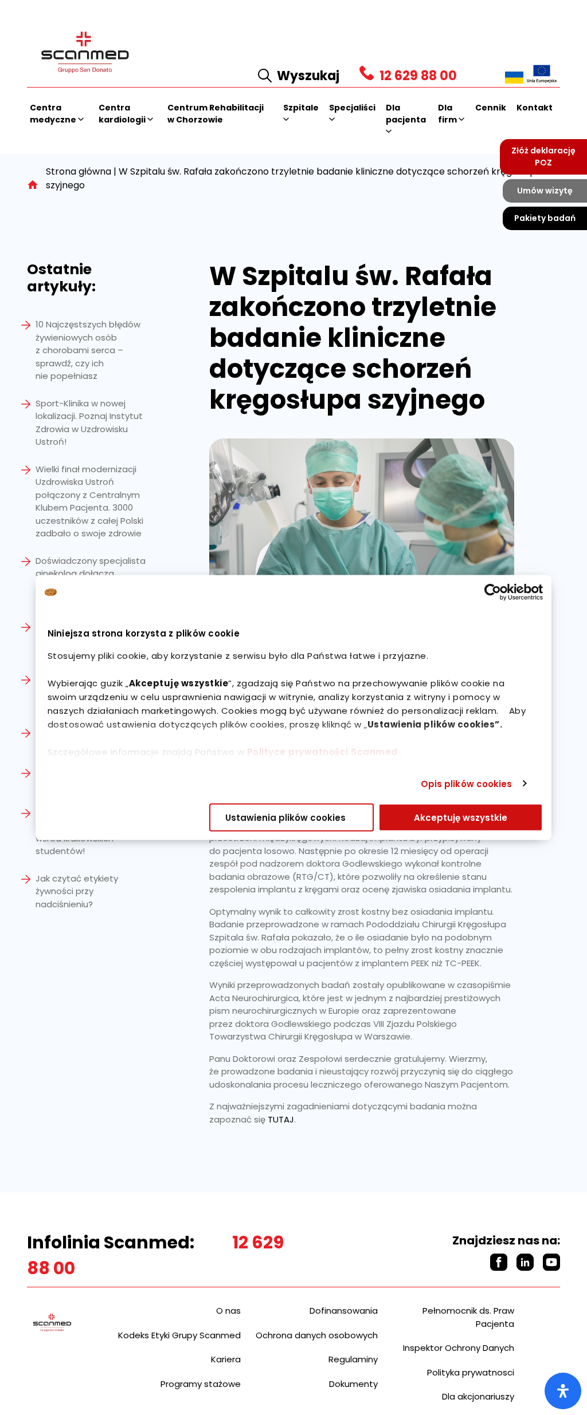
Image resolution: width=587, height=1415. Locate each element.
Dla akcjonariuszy (478, 1396)
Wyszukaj (308, 76)
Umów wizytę (545, 190)
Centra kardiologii (123, 113)
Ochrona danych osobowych (317, 1335)
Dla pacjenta (406, 113)
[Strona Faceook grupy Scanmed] (498, 1262)
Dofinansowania (344, 1311)
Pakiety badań (545, 218)
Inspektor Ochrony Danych (458, 1348)
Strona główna (78, 171)
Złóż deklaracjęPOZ (543, 156)
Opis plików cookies (466, 783)
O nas (228, 1311)
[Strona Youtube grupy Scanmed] (551, 1262)
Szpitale (301, 107)
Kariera (226, 1359)
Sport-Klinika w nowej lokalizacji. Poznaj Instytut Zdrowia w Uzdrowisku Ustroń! (89, 422)
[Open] (563, 1391)
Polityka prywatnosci (470, 1372)
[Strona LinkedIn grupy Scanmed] (525, 1262)
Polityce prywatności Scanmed (322, 752)
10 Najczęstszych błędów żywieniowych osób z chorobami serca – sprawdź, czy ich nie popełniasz (88, 350)
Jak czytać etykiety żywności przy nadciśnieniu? (77, 891)
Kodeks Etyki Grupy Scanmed (179, 1335)
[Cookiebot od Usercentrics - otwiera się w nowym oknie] (493, 592)
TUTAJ (281, 1119)
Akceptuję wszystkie (460, 818)
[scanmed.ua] (514, 77)
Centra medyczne (54, 113)
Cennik (490, 107)
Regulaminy (353, 1359)
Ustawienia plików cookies (285, 818)
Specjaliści (352, 107)
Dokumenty (353, 1384)
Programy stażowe (201, 1384)
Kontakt (534, 107)
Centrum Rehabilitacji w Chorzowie (215, 113)
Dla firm (448, 113)
